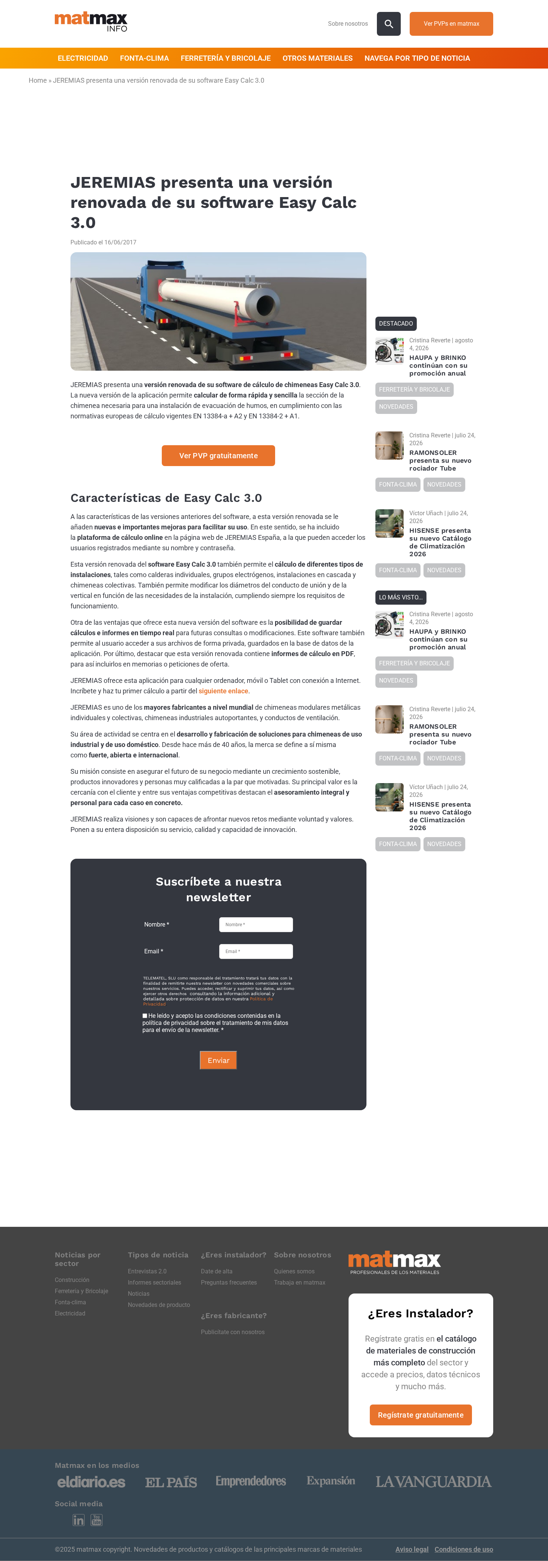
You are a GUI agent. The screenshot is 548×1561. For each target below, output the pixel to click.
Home (38, 80)
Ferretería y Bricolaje (81, 1291)
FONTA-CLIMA (144, 58)
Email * (153, 951)
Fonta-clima (70, 1302)
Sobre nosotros (348, 23)
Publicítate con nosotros (233, 1332)
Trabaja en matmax (299, 1282)
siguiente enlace (223, 691)
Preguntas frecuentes (229, 1282)
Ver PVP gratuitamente (218, 455)
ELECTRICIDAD (83, 58)
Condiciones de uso (464, 1549)
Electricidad (70, 1313)
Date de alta (217, 1271)
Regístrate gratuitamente (421, 1414)
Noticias (138, 1293)
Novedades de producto (159, 1304)
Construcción (72, 1279)
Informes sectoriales (154, 1282)
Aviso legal (412, 1549)
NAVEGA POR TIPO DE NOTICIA (417, 58)
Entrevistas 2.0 (147, 1271)
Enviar (219, 1060)
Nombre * (156, 924)
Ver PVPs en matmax (451, 23)
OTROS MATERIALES (318, 58)
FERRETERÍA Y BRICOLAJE (226, 58)
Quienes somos (294, 1271)
